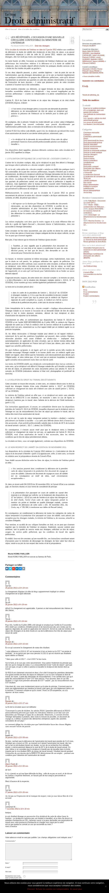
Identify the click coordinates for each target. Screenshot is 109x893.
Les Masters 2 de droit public (93, 124)
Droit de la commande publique (94, 150)
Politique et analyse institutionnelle (90, 187)
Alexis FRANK (94, 71)
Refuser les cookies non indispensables (52, 889)
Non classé (87, 183)
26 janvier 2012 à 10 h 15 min (16, 644)
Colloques (87, 135)
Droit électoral (88, 156)
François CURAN (88, 57)
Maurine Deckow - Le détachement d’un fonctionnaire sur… (94, 223)
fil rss (85, 290)
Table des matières (90, 100)
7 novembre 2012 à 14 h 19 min (17, 809)
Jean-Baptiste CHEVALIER (91, 54)
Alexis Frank (10, 764)
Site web (8, 871)
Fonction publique (90, 171)
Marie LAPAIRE (98, 61)
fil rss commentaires (90, 292)
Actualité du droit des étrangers (94, 238)
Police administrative (90, 185)
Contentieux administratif (92, 137)
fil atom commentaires (91, 296)
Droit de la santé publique (92, 152)
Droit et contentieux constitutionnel (90, 161)
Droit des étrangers (42, 46)
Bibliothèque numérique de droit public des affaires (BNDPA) (93, 256)
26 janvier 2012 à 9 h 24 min (16, 621)
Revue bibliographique (91, 190)
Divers (85, 139)
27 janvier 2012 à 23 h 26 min (16, 792)
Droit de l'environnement (92, 146)
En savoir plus (76, 889)
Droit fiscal (87, 164)
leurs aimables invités (92, 76)
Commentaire (10, 841)
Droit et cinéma (88, 158)
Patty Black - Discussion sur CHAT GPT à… (94, 202)
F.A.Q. (85, 86)
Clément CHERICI (89, 63)
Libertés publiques (90, 181)
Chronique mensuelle (91, 133)
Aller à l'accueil (11, 29)
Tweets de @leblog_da (90, 95)
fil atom (86, 294)
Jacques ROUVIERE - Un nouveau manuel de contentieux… (93, 211)
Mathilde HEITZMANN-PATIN (92, 73)
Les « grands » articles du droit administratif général (94, 119)
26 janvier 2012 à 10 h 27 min (16, 703)
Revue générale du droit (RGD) (94, 242)
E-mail (8, 867)
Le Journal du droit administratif (94, 240)
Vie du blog (87, 192)
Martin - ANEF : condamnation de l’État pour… (94, 206)
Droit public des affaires (91, 169)
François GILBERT (89, 46)
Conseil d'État (88, 272)
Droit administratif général (92, 143)
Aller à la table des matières (29, 29)
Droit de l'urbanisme (90, 148)
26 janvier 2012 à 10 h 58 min (16, 737)
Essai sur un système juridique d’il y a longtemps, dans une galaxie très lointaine (94, 110)
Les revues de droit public (92, 122)
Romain (8, 642)
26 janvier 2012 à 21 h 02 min (16, 766)
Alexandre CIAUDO (89, 69)
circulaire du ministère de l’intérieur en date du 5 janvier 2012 (32, 50)
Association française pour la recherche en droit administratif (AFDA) (94, 250)
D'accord (31, 889)
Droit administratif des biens (93, 141)
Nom (7, 863)
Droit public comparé (90, 167)
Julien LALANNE (98, 55)
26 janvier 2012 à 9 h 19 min (16, 605)
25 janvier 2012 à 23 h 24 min (16, 588)
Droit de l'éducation (90, 144)
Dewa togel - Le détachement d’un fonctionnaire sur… (94, 217)
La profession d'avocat (91, 175)
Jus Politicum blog (90, 266)
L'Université (87, 173)
